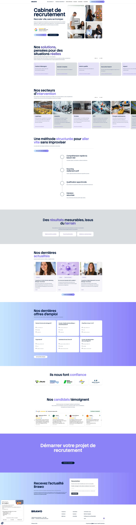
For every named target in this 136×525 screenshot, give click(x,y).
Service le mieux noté (43, 29)
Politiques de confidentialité (90, 516)
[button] (50, 1)
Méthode (63, 516)
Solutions (64, 511)
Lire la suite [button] (38, 424)
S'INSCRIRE (74, 493)
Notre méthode (69, 1)
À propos (75, 1)
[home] (34, 1)
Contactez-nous (87, 511)
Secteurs (63, 514)
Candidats (80, 1)
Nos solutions (50, 1)
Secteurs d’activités (60, 1)
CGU (85, 518)
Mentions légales (87, 514)
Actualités (86, 1)
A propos (74, 514)
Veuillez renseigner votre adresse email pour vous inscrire (83, 486)
